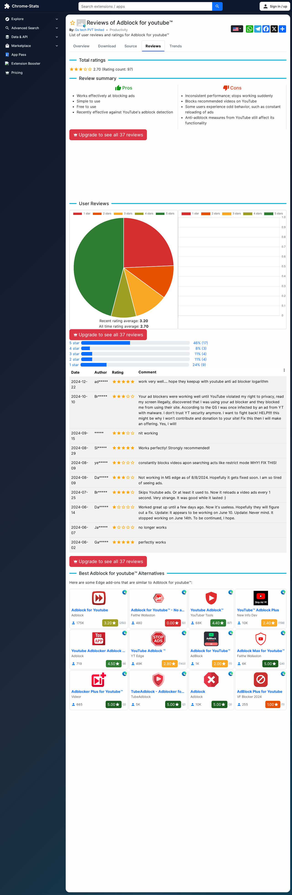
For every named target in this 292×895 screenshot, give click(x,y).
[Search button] (217, 6)
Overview (81, 46)
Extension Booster (25, 64)
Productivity (119, 30)
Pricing (17, 72)
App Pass (18, 55)
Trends (175, 46)
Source (131, 46)
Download (107, 46)
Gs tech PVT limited (89, 30)
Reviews (153, 46)
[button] (275, 6)
